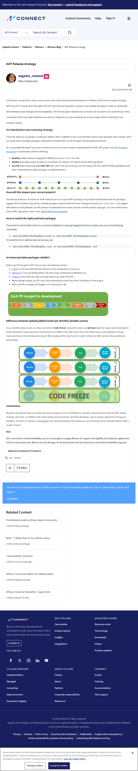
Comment (12, 498)
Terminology (101, 631)
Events (98, 675)
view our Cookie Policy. (74, 758)
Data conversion (15, 694)
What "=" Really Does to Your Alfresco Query (28, 538)
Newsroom (60, 701)
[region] (69, 759)
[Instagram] (29, 660)
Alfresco (39, 47)
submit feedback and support (84, 4)
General (17, 457)
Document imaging (16, 701)
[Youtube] (46, 660)
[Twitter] (20, 660)
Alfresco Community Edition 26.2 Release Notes (29, 574)
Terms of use (41, 734)
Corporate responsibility (67, 694)
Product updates (103, 650)
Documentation (103, 688)
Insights (59, 637)
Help (98, 18)
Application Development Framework (24, 451)
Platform (27, 47)
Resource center (103, 624)
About (58, 681)
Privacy (17, 734)
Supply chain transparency (108, 734)
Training (99, 681)
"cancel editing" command (19, 556)
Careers (58, 675)
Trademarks (86, 734)
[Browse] (129, 18)
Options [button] (129, 86)
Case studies (61, 624)
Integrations (61, 644)
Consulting (12, 688)
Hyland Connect (11, 47)
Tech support (101, 694)
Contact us (14, 643)
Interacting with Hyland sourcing (93, 738)
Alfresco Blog (54, 47)
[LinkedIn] (37, 660)
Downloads (100, 637)
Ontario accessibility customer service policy (50, 738)
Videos (98, 644)
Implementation (15, 675)
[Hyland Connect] (25, 18)
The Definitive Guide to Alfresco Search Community (31, 520)
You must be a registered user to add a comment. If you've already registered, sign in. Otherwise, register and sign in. (68, 489)
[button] (10, 468)
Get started (55, 4)
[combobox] (52, 33)
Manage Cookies (35, 765)
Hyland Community (78, 18)
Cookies (28, 734)
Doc (10, 457)
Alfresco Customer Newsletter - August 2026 (28, 592)
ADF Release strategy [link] (74, 47)
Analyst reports (62, 631)
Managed (11, 681)
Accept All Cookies (59, 765)
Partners (59, 688)
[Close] (132, 753)
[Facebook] (11, 660)
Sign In (110, 18)
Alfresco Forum (14, 561)
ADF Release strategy (21, 64)
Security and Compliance (64, 734)
